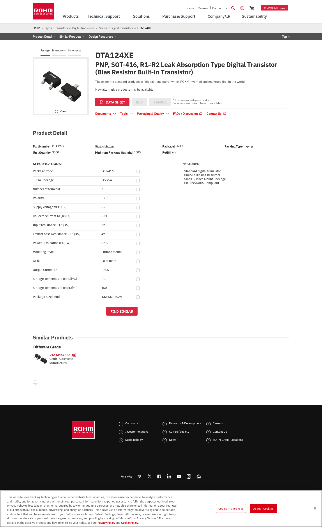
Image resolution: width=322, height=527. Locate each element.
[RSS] (139, 476)
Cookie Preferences (230, 508)
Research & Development (185, 423)
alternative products (116, 89)
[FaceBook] (159, 476)
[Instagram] (189, 476)
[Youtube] (179, 476)
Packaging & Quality (151, 113)
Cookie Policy (129, 522)
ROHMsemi (149, 476)
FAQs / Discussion (185, 113)
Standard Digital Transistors (116, 28)
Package (45, 50)
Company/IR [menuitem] (219, 16)
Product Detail (42, 36)
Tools (124, 113)
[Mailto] (199, 476)
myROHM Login (274, 8)
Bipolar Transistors (56, 28)
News (190, 7)
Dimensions (59, 50)
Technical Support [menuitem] (104, 16)
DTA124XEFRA (60, 354)
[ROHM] (43, 12)
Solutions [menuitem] (141, 16)
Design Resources (101, 36)
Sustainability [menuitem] (254, 16)
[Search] (233, 7)
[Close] (315, 508)
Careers (203, 7)
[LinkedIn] (169, 476)
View (63, 111)
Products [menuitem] (71, 16)
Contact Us (219, 7)
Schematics (74, 50)
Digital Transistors (83, 28)
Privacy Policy (106, 522)
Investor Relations (136, 431)
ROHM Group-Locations (228, 439)
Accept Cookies (263, 508)
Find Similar (122, 311)
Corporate (131, 423)
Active (109, 146)
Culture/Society (179, 431)
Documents (103, 113)
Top (284, 36)
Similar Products (70, 36)
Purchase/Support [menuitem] (178, 16)
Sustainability (134, 439)
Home (36, 28)
